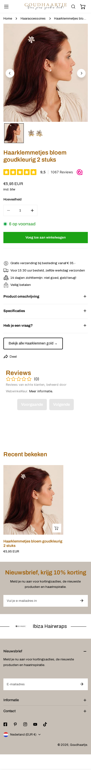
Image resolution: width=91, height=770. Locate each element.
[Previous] (10, 73)
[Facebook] (5, 724)
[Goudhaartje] (46, 6)
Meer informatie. (41, 391)
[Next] (81, 73)
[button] (83, 6)
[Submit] (81, 600)
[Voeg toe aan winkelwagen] (56, 528)
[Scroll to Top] (82, 744)
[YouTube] (35, 724)
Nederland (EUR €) (23, 734)
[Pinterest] (15, 724)
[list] (45, 73)
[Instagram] (25, 724)
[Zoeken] (73, 6)
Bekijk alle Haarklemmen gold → (33, 343)
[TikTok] (45, 724)
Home (7, 18)
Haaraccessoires (33, 18)
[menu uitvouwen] (6, 6)
